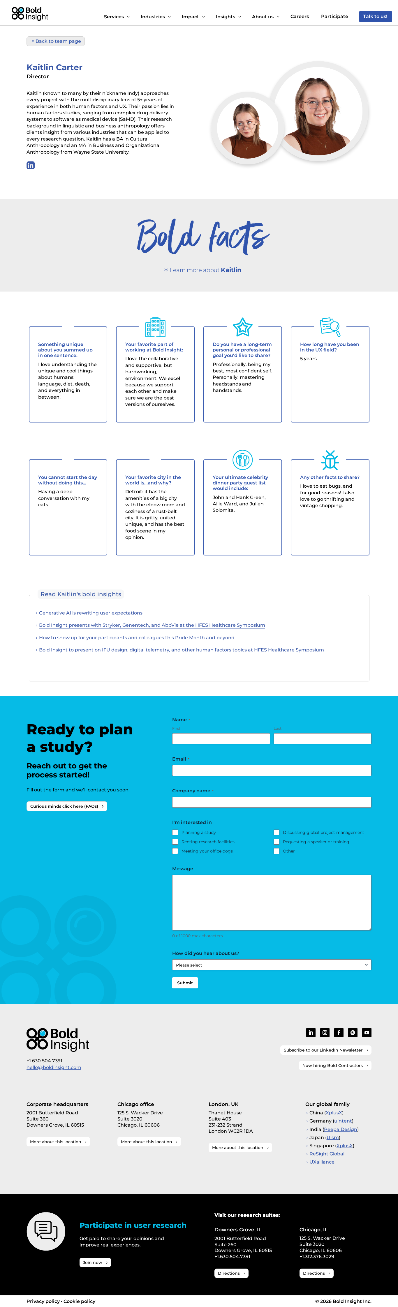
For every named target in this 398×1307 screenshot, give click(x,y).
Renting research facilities (208, 841)
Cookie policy (79, 1301)
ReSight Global (326, 1154)
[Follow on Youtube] (366, 1032)
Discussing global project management (323, 832)
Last (277, 728)
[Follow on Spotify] (353, 1032)
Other (289, 851)
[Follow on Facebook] (339, 1032)
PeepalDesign (340, 1129)
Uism (333, 1137)
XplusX (334, 1113)
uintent (343, 1121)
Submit (185, 982)
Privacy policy (43, 1301)
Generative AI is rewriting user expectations (90, 613)
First (176, 728)
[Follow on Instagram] (325, 1032)
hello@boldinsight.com (54, 1067)
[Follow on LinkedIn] (311, 1032)
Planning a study (199, 832)
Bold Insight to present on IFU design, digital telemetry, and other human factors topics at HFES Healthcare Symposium (181, 650)
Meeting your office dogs (207, 851)
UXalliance (321, 1162)
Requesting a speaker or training (316, 841)
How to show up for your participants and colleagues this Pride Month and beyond (137, 637)
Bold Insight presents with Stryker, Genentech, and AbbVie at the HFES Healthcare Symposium (152, 625)
